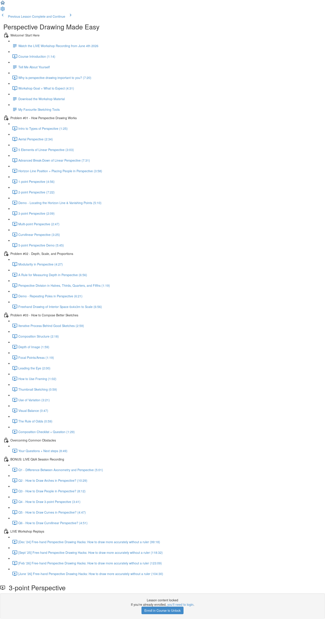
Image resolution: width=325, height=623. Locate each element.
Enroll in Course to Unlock (162, 610)
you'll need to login (180, 604)
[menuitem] (2, 10)
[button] (2, 4)
